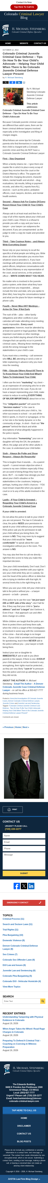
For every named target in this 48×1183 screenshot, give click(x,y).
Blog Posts (24, 1141)
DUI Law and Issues (14, 965)
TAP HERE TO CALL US (24, 1110)
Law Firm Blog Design (23, 1179)
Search (42, 1001)
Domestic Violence (14, 940)
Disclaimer (24, 1126)
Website (24, 43)
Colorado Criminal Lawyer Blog (24, 30)
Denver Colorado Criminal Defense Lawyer (23, 701)
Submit (24, 873)
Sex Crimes (10, 954)
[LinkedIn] (31, 886)
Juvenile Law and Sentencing (28, 703)
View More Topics (11, 987)
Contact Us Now (24, 4)
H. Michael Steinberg (34, 1171)
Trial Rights (10, 930)
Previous (8, 727)
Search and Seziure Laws (17, 924)
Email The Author (23, 684)
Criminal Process (13, 919)
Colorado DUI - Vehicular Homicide (22, 981)
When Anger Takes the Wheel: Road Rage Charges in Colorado (24, 1030)
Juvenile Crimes (8, 703)
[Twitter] (24, 886)
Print (14, 809)
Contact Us (40, 43)
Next (26, 727)
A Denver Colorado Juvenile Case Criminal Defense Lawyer (24, 687)
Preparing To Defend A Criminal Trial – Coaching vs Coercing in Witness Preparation (22, 1043)
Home (8, 43)
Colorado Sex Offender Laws (19, 960)
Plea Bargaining (13, 935)
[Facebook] (16, 886)
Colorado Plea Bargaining (17, 976)
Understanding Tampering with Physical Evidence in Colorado (23, 1018)
